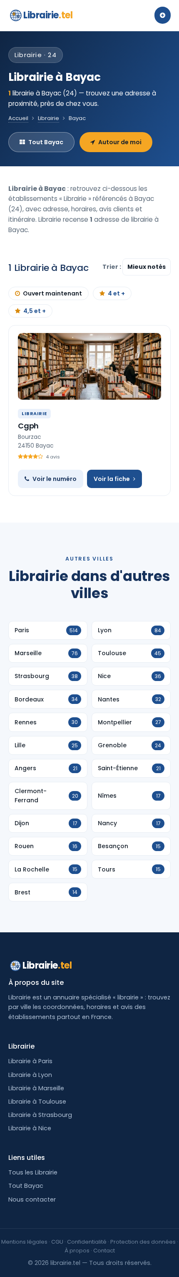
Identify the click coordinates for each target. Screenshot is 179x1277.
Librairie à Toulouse (37, 1101)
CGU (57, 1242)
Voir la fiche (112, 479)
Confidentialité (87, 1242)
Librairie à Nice (29, 1128)
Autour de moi (120, 142)
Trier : (112, 267)
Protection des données (143, 1242)
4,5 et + (34, 311)
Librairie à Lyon (30, 1075)
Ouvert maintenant (52, 293)
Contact (104, 1250)
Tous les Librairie (32, 1172)
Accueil (18, 118)
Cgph (28, 426)
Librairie (47, 15)
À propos (77, 1250)
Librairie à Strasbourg (40, 1115)
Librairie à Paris (30, 1061)
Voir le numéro (54, 479)
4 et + (116, 293)
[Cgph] (89, 366)
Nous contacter (32, 1199)
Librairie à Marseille (36, 1088)
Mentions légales (24, 1242)
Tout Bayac (45, 142)
